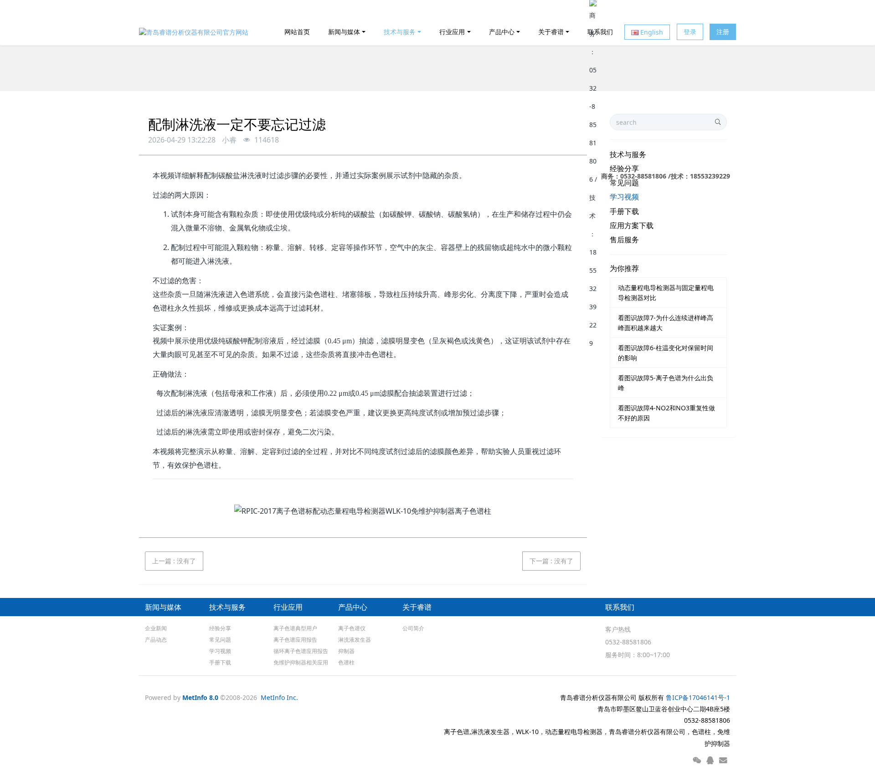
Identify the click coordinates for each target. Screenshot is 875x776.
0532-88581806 (628, 642)
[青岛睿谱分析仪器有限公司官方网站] (193, 32)
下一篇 (551, 560)
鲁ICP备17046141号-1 (698, 697)
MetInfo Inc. (279, 697)
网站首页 (297, 31)
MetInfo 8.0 (200, 697)
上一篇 (174, 560)
